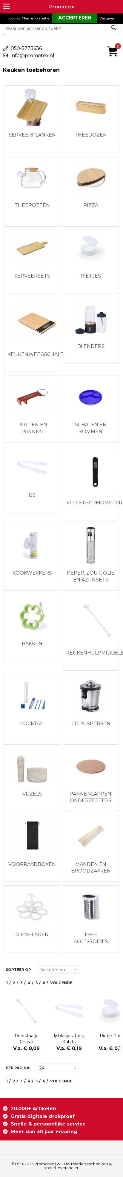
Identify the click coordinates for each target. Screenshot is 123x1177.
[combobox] (61, 28)
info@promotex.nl (32, 55)
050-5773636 (26, 48)
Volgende (61, 983)
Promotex (61, 7)
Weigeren (107, 18)
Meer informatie (35, 18)
